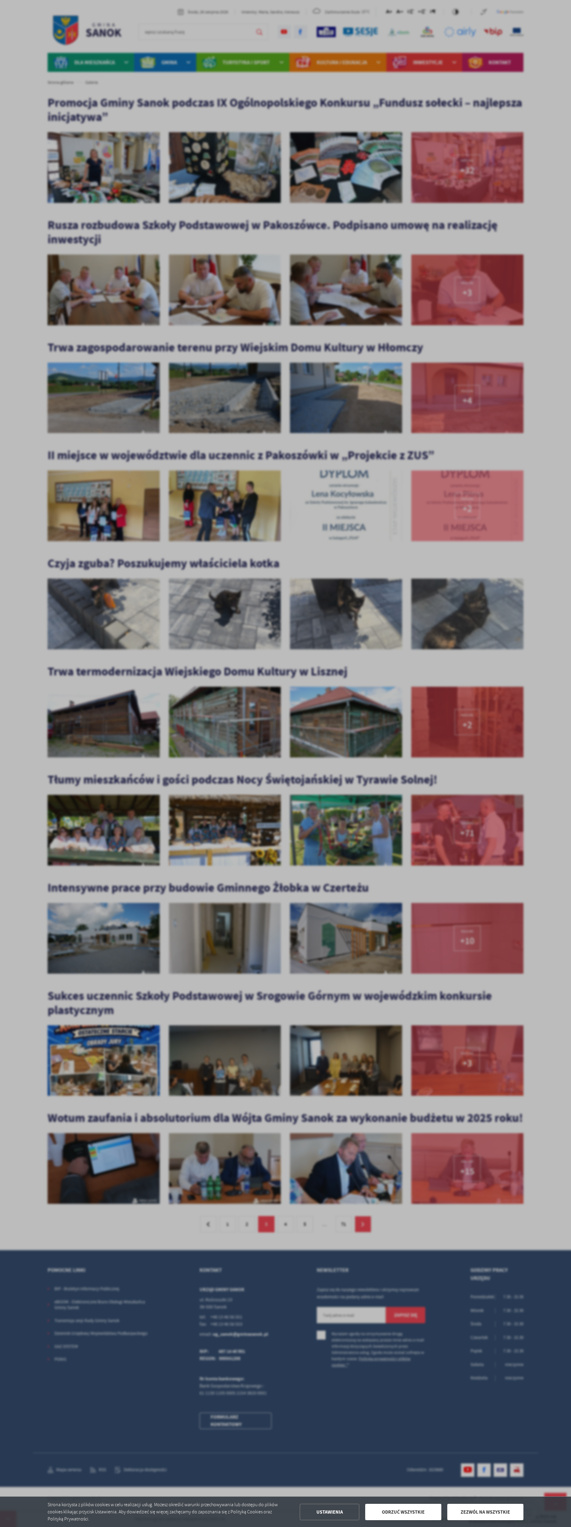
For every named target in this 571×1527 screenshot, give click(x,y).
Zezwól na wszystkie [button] (485, 1512)
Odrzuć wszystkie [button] (403, 1512)
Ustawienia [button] (329, 1512)
